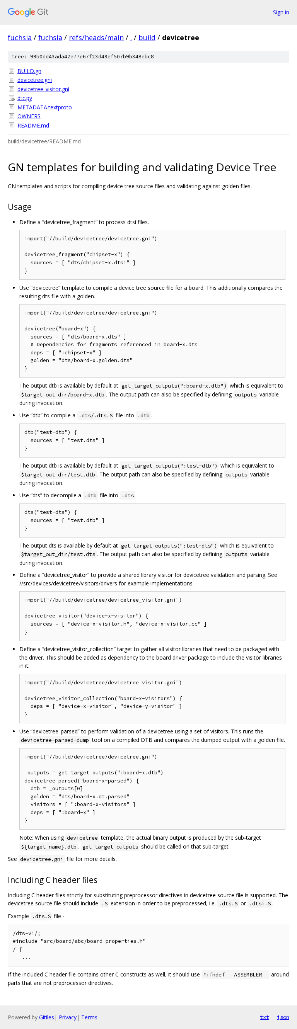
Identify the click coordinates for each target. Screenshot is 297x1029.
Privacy (68, 1017)
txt (264, 1017)
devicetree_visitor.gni (43, 89)
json (283, 1017)
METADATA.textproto (44, 107)
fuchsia (20, 37)
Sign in (281, 12)
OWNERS (29, 116)
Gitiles (46, 1017)
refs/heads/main (96, 37)
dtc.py (24, 98)
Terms (89, 1017)
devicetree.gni (34, 79)
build (146, 37)
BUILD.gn (29, 71)
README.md (33, 125)
